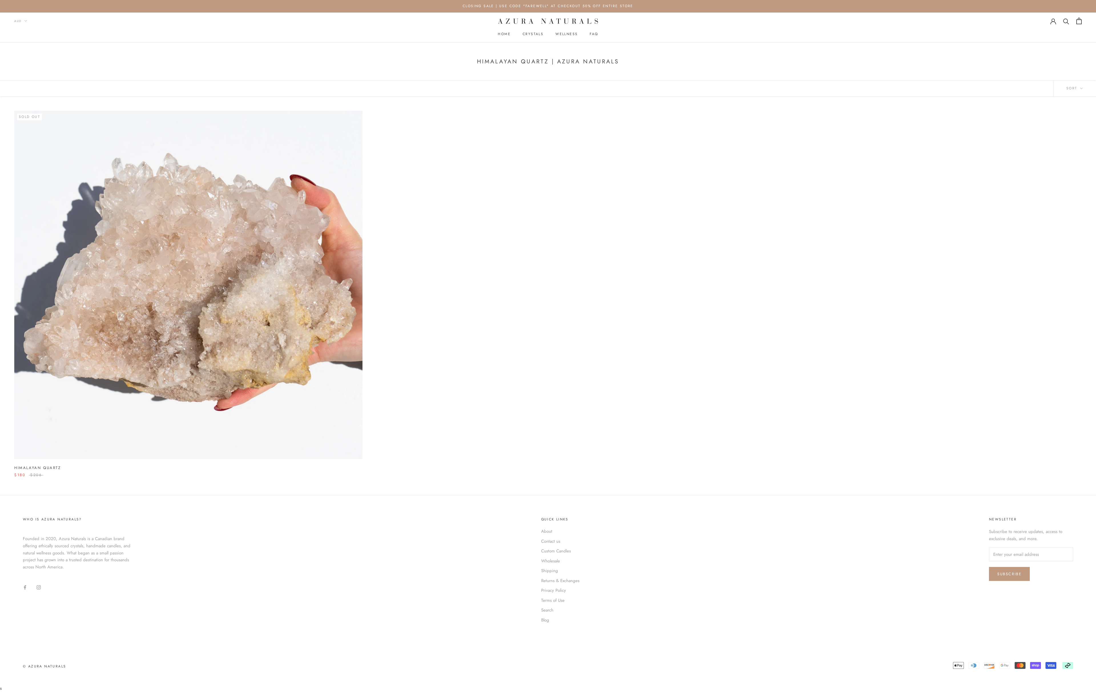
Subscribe (1009, 574)
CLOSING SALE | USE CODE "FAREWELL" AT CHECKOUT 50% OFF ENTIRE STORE (548, 6)
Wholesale (550, 561)
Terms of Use (553, 600)
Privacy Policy (553, 590)
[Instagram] (39, 587)
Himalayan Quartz (37, 467)
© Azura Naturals (44, 666)
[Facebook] (25, 587)
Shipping (549, 571)
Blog (545, 620)
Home (504, 34)
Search (547, 610)
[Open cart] (1079, 21)
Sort (1072, 88)
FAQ (594, 34)
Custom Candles (556, 551)
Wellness (566, 34)
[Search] (1066, 21)
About (546, 531)
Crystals (533, 34)
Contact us (550, 541)
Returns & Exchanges (560, 581)
